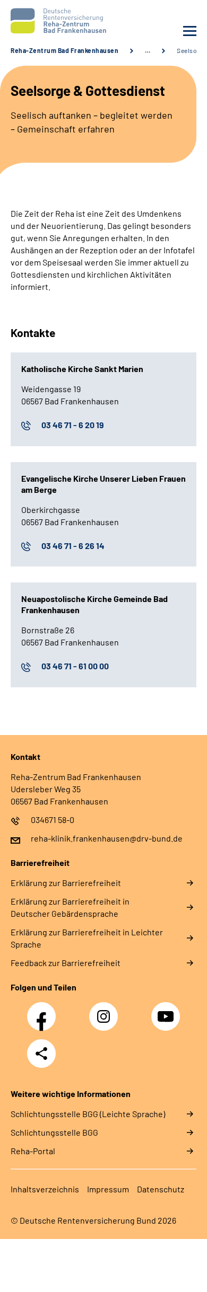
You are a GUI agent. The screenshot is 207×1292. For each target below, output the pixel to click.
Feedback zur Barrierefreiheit (65, 963)
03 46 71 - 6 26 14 (73, 546)
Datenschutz (160, 1189)
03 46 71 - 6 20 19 (72, 425)
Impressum (108, 1189)
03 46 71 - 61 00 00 (75, 666)
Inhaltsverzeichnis (45, 1189)
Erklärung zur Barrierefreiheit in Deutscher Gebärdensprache (70, 907)
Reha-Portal (33, 1151)
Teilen (41, 1053)
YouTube (167, 1010)
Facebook (44, 1010)
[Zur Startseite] (54, 20)
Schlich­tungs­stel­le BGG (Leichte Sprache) (88, 1114)
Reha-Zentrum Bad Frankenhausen (64, 50)
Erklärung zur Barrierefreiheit (66, 883)
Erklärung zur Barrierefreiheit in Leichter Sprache (87, 938)
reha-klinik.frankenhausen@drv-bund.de (107, 838)
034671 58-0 (52, 820)
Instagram (106, 1010)
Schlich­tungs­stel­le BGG (54, 1132)
